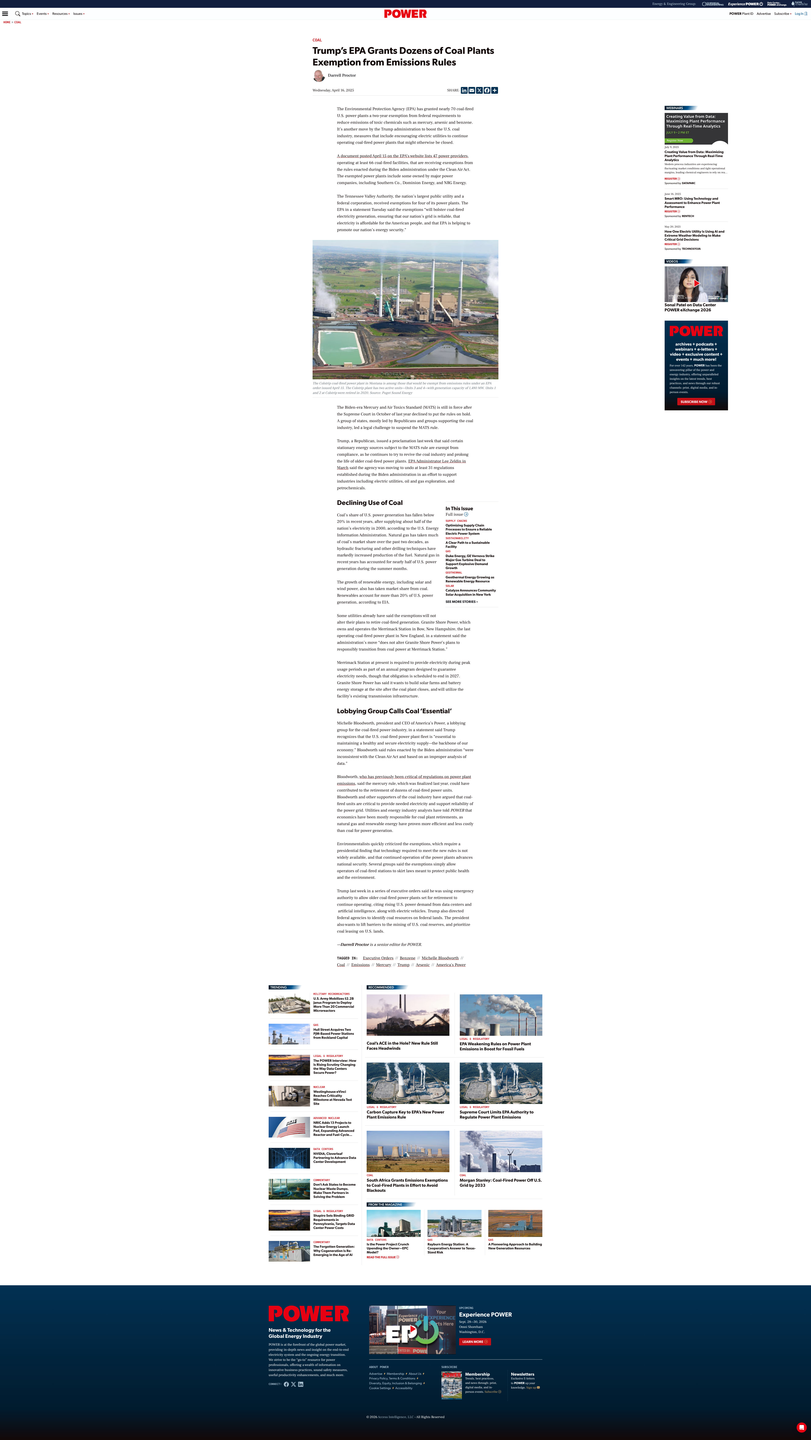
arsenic (423, 965)
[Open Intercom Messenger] (802, 1427)
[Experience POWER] (745, 4)
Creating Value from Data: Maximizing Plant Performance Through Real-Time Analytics (694, 155)
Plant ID (741, 13)
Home (7, 22)
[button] (5, 13)
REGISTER (671, 178)
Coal (18, 22)
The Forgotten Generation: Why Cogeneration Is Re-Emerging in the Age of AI (334, 1250)
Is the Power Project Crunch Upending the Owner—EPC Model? (388, 1248)
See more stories (461, 601)
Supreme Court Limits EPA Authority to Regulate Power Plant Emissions (497, 1114)
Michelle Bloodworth (440, 958)
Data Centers (323, 1149)
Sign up (531, 1388)
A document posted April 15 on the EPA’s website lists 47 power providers (402, 156)
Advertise (764, 13)
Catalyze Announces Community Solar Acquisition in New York (471, 592)
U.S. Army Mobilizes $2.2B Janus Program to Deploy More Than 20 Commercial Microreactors (333, 1004)
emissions (360, 965)
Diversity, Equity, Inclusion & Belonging (395, 1383)
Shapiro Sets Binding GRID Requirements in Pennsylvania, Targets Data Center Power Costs (334, 1221)
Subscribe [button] (782, 13)
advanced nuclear (326, 1118)
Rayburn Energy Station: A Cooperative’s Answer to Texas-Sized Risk (451, 1248)
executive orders (378, 958)
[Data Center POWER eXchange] (777, 4)
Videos (672, 261)
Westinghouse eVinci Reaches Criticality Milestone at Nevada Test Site (332, 1097)
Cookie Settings (380, 1388)
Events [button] (42, 13)
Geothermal (454, 572)
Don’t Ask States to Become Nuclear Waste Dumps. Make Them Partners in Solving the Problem (334, 1190)
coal (341, 965)
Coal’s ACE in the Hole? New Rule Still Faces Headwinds (402, 1045)
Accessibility (403, 1388)
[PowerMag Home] (405, 13)
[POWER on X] (293, 1384)
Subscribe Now (694, 401)
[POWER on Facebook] (286, 1384)
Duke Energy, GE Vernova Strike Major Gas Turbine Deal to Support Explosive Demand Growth (470, 561)
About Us (415, 1374)
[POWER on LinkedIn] (300, 1384)
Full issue (455, 514)
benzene (407, 958)
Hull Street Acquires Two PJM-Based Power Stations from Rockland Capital (333, 1033)
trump (403, 965)
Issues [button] (78, 13)
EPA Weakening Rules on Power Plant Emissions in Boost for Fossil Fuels (495, 1046)
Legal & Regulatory (328, 1056)
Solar (450, 586)
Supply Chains (456, 521)
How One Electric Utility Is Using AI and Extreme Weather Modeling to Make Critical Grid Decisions (695, 235)
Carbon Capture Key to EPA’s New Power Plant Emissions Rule (405, 1114)
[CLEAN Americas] (800, 4)
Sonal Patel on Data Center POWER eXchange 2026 (690, 307)
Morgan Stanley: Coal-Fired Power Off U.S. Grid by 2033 (501, 1182)
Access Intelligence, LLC (396, 1417)
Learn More (473, 1341)
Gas (448, 551)
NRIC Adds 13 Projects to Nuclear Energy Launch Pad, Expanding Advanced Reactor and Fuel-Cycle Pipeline (333, 1130)
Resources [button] (60, 13)
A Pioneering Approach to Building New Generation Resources (515, 1246)
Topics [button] (27, 13)
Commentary (321, 1180)
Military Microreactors (331, 994)
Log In (799, 13)
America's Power (450, 965)
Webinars (674, 108)
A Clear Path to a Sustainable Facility (468, 544)
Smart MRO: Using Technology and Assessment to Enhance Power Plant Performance (692, 202)
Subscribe (491, 1392)
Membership (395, 1374)
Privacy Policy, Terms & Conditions (392, 1378)
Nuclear (319, 1087)
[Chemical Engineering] (713, 4)
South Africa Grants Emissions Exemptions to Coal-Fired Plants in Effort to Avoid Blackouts (407, 1185)
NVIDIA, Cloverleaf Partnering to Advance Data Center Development (334, 1157)
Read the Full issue (381, 1257)
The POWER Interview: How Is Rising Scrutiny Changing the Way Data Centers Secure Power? (334, 1066)
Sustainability (457, 538)
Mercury (383, 965)
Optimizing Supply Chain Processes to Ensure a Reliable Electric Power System (469, 529)
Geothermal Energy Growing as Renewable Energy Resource (470, 579)
